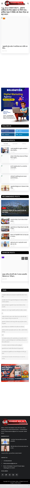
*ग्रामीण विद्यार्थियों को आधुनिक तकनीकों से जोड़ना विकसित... (18, 149)
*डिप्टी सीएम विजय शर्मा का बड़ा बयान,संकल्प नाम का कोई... (19, 447)
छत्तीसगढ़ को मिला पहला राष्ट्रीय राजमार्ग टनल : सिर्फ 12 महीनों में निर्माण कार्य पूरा (14, 331)
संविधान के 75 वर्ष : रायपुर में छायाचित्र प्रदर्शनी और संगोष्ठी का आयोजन (14, 310)
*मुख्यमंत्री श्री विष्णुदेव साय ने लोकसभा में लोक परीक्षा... (19, 187)
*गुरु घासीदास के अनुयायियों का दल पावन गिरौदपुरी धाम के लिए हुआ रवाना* (14, 352)
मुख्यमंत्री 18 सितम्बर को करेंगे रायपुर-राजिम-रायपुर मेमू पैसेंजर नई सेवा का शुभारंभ (14, 322)
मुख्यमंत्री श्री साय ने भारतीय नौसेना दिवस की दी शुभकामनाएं (12, 348)
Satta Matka (4, 413)
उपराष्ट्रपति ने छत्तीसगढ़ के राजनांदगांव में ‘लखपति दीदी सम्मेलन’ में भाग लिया (14, 296)
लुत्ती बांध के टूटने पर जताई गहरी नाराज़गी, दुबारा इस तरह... (18, 243)
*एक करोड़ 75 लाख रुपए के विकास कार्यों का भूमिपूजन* (12, 345)
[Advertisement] (15, 70)
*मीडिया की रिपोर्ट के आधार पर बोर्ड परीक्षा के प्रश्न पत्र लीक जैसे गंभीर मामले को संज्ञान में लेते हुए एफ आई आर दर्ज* (14, 317)
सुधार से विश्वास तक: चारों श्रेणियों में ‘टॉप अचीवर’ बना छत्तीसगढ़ (13, 327)
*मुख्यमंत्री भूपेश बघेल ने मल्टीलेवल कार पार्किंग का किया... (15, 47)
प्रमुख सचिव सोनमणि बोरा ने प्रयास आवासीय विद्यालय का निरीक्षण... (14, 275)
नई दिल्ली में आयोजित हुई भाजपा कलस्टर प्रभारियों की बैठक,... (18, 177)
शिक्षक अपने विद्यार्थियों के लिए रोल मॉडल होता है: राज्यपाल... (19, 235)
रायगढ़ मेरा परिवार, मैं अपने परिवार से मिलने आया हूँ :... (19, 220)
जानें (2, 335)
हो (2, 313)
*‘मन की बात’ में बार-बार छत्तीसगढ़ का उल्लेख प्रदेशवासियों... (18, 440)
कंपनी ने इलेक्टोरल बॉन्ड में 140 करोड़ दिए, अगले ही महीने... (18, 167)
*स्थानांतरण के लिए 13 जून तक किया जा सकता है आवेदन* (11, 453)
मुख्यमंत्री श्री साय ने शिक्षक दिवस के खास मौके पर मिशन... (19, 228)
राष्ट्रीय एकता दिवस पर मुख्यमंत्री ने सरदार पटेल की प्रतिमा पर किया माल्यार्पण (13, 306)
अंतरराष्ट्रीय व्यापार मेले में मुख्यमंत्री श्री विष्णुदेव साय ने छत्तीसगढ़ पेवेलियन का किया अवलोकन (14, 301)
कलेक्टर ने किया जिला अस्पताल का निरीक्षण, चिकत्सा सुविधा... (19, 157)
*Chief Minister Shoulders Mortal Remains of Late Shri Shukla (13, 357)
